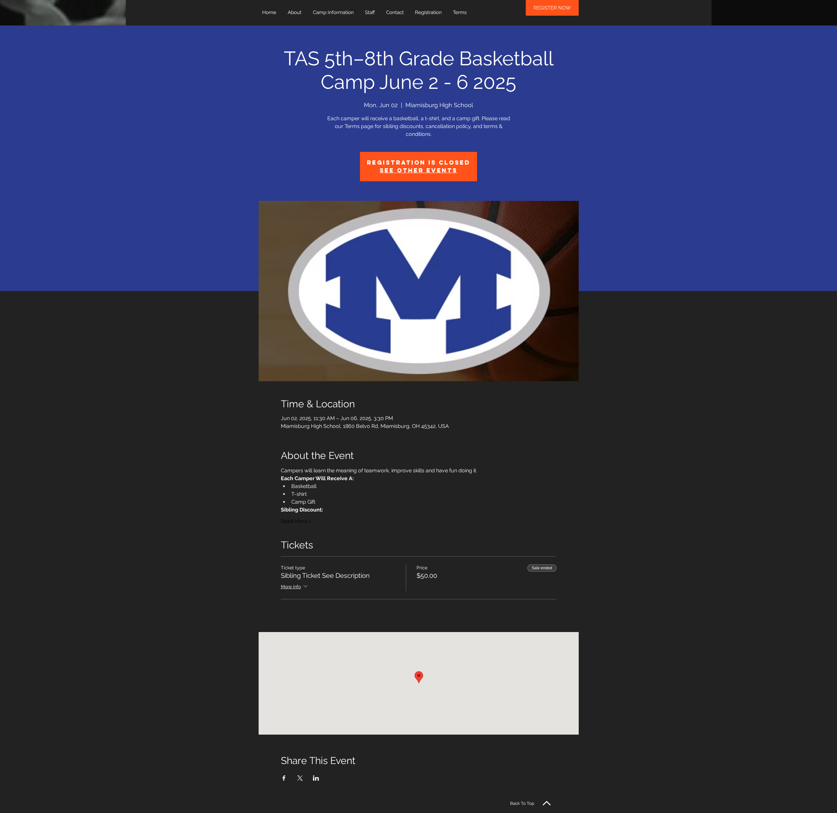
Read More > (296, 521)
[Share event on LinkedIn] (316, 778)
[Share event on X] (300, 778)
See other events (418, 170)
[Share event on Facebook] (284, 778)
